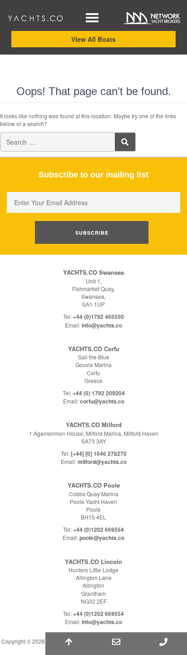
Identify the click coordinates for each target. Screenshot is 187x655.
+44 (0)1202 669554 (98, 529)
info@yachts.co (102, 325)
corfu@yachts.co (102, 401)
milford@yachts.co (102, 462)
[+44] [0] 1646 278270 (99, 453)
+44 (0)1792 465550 (98, 316)
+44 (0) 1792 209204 (99, 393)
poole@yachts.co (101, 538)
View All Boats (93, 39)
